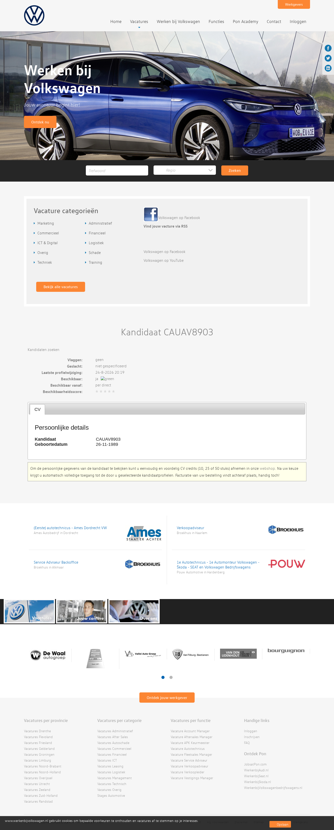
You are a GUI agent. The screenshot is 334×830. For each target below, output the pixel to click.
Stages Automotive (111, 795)
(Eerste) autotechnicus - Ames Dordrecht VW (70, 527)
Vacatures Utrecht (37, 784)
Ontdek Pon (255, 753)
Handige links (256, 720)
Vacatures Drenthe (37, 731)
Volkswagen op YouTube (164, 260)
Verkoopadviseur (190, 527)
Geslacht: (75, 366)
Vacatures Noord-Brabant (42, 766)
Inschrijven (252, 737)
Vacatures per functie (191, 720)
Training (95, 262)
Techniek (44, 262)
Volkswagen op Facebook (179, 217)
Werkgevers (294, 4)
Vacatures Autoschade (113, 743)
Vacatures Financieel (112, 754)
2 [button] (171, 677)
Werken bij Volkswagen (178, 21)
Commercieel (48, 233)
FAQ (247, 743)
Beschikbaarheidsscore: (63, 391)
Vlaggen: (75, 359)
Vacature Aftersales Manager (191, 737)
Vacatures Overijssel (38, 778)
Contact (274, 21)
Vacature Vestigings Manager (192, 778)
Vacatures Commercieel (114, 748)
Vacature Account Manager (190, 731)
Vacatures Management (114, 778)
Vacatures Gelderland (39, 748)
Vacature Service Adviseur (189, 760)
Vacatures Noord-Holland (42, 772)
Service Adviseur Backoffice (56, 562)
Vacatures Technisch (111, 784)
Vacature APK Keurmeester (190, 743)
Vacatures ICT (107, 760)
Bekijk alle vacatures (61, 286)
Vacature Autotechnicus (188, 748)
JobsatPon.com (255, 764)
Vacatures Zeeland (37, 789)
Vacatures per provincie (46, 720)
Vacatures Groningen (39, 754)
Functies (216, 21)
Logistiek (96, 242)
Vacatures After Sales (112, 737)
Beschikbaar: (72, 378)
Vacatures (139, 21)
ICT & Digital (47, 242)
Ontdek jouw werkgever (167, 697)
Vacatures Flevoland (38, 737)
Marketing (45, 223)
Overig (42, 252)
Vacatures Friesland (38, 743)
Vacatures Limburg (37, 760)
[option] (48, 655)
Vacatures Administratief (115, 731)
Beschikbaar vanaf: (66, 385)
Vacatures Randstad (38, 801)
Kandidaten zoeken (43, 349)
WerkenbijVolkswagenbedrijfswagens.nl (273, 788)
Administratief (100, 223)
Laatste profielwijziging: (62, 372)
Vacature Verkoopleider (187, 772)
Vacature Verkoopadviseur (189, 766)
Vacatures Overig (109, 789)
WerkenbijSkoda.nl (257, 782)
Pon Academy (245, 21)
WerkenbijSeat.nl (256, 776)
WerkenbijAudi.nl (256, 770)
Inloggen (298, 21)
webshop (267, 468)
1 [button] (163, 677)
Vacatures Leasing (110, 766)
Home (116, 21)
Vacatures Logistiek (111, 772)
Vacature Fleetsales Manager (191, 754)
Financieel (97, 233)
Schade (95, 252)
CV (37, 409)
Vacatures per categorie (119, 720)
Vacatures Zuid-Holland (41, 795)
